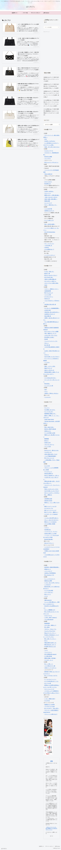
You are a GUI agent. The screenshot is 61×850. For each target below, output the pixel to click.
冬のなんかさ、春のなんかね (51, 450)
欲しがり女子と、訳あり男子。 (51, 708)
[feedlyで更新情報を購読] (50, 836)
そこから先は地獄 (48, 590)
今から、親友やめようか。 (50, 205)
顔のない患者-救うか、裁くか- (51, 475)
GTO (45, 139)
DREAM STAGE (48, 500)
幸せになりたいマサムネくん (51, 162)
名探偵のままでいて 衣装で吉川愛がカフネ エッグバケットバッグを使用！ (51, 79)
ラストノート (47, 193)
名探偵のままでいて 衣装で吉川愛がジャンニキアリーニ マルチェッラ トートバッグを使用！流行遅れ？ (51, 94)
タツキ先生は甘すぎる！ (50, 378)
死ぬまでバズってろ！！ (50, 633)
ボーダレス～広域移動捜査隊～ (51, 308)
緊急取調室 (47, 623)
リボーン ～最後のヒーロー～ (51, 289)
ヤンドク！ (47, 407)
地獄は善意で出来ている (50, 642)
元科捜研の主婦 (48, 498)
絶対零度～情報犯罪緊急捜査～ (51, 567)
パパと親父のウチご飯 (49, 665)
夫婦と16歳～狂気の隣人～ (50, 199)
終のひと (46, 440)
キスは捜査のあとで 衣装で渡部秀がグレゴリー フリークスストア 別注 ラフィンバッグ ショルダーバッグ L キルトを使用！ (51, 103)
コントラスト (47, 158)
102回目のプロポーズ (49, 314)
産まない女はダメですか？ (50, 275)
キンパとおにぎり (48, 411)
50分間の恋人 (47, 529)
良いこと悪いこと (48, 664)
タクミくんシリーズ (49, 689)
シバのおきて (47, 584)
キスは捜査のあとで (49, 249)
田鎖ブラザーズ (48, 368)
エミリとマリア (48, 203)
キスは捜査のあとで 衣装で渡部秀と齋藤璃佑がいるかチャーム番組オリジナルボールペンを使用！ (51, 112)
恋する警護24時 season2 (50, 654)
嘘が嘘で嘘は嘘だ (48, 539)
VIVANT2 (46, 247)
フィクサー (47, 362)
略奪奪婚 (46, 438)
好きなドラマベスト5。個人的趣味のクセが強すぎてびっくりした (51, 828)
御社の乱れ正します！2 (50, 644)
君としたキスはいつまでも (50, 675)
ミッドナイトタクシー (49, 255)
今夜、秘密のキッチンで (50, 333)
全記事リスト (41, 846)
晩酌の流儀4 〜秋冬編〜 (50, 658)
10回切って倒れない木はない (51, 393)
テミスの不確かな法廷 (49, 433)
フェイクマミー (48, 652)
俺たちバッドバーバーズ (50, 510)
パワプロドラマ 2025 (49, 706)
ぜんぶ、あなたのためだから (51, 520)
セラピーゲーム (48, 615)
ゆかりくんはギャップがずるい (51, 493)
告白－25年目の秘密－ (49, 224)
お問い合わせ (57, 846)
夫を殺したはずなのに (49, 141)
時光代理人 (47, 383)
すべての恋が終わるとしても (51, 681)
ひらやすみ (47, 700)
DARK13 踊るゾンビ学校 (50, 533)
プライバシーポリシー (49, 846)
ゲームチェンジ (48, 471)
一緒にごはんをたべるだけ (50, 197)
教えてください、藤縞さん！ (51, 512)
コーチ (46, 650)
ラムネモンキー (48, 452)
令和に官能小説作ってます (50, 454)
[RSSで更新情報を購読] (52, 836)
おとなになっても (48, 508)
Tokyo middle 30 (48, 174)
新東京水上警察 (48, 580)
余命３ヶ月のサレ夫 (49, 370)
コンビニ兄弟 (47, 294)
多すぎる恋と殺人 (48, 277)
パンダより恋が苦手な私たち (51, 518)
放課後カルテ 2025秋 (49, 704)
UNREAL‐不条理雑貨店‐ (50, 573)
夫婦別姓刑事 (47, 291)
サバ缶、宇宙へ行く (49, 271)
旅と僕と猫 (47, 345)
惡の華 (46, 339)
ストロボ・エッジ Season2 (51, 514)
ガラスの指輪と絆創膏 (49, 523)
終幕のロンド (47, 569)
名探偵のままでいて (49, 210)
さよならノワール (48, 150)
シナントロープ (48, 571)
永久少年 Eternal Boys (49, 232)
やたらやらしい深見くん (50, 281)
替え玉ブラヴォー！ (49, 543)
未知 (51, 761)
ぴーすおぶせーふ (48, 296)
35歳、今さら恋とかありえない (52, 147)
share (45, 285)
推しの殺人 (47, 627)
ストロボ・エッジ (48, 660)
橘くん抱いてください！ (50, 638)
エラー (46, 391)
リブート (46, 527)
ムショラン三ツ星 (48, 385)
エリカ (46, 596)
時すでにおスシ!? (48, 292)
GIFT (45, 389)
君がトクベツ (47, 594)
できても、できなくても (50, 629)
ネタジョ (46, 354)
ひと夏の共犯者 (48, 656)
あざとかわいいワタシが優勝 (51, 331)
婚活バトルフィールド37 (50, 506)
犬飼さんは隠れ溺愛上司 (50, 279)
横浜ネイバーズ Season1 (50, 522)
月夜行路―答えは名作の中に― (51, 312)
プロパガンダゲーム (49, 444)
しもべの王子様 (48, 208)
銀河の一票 (47, 273)
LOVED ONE (47, 310)
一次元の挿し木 (48, 245)
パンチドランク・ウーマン (50, 531)
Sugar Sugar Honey (49, 419)
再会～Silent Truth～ (49, 427)
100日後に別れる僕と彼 (50, 304)
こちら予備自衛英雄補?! (50, 456)
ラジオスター (47, 397)
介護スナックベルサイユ (50, 667)
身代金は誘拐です (48, 473)
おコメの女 (47, 465)
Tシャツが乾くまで (49, 220)
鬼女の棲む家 (47, 316)
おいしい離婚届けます (49, 609)
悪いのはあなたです (49, 575)
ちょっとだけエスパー (49, 579)
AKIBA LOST (47, 442)
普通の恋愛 (47, 201)
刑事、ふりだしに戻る (49, 366)
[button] (58, 27)
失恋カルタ (47, 298)
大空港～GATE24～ (49, 191)
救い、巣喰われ (48, 494)
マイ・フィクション (49, 243)
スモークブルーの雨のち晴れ (51, 283)
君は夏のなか (47, 183)
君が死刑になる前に (49, 337)
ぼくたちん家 (47, 683)
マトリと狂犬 (47, 446)
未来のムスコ (47, 431)
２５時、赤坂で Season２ (50, 617)
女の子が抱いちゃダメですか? (51, 491)
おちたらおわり (48, 181)
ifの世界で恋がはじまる (50, 646)
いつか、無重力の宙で (49, 698)
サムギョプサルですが (49, 631)
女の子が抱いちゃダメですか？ (51, 356)
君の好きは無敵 (48, 156)
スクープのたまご (48, 592)
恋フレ (46, 640)
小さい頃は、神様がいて (50, 625)
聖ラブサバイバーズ (49, 458)
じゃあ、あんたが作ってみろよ (51, 582)
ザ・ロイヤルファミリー (50, 679)
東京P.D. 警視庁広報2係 (50, 429)
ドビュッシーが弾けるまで (50, 714)
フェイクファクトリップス (50, 341)
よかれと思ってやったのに (50, 335)
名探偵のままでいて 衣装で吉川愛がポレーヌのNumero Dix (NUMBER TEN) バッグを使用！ (51, 86)
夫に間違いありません (49, 409)
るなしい (46, 343)
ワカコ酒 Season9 (48, 619)
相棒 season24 (48, 600)
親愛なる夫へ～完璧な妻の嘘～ (51, 195)
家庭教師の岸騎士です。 (50, 413)
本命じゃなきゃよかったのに (51, 489)
